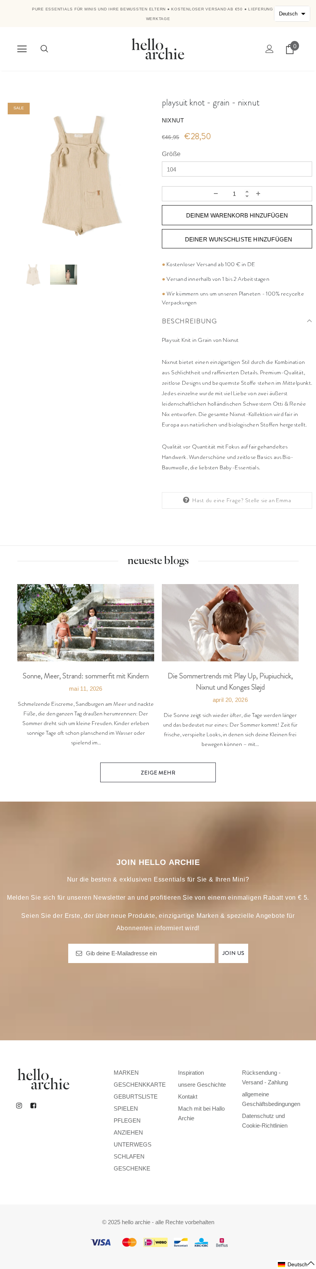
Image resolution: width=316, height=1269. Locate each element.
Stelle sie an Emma (268, 500)
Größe (171, 154)
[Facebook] (33, 1106)
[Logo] (158, 48)
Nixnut (173, 120)
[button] (296, 1264)
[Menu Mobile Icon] (22, 49)
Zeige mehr (158, 772)
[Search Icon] (44, 49)
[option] (79, 174)
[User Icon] (270, 49)
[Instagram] (19, 1106)
